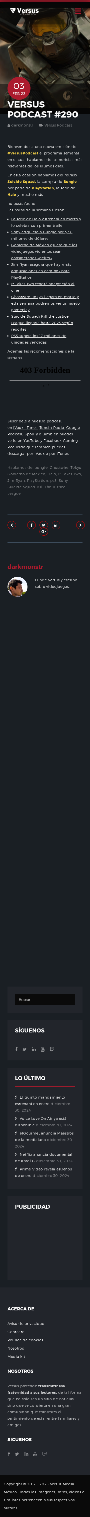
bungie (41, 467)
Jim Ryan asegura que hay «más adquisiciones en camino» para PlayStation (41, 270)
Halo (52, 474)
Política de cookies (25, 1340)
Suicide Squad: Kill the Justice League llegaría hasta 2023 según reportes (42, 322)
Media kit (16, 1356)
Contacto (16, 1332)
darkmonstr (22, 125)
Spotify (31, 434)
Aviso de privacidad (26, 1323)
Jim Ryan (16, 480)
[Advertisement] (45, 797)
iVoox (40, 453)
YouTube (31, 440)
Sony (63, 480)
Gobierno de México (27, 474)
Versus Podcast (58, 125)
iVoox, (19, 427)
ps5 (53, 480)
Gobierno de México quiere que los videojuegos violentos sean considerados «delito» (44, 251)
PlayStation (37, 480)
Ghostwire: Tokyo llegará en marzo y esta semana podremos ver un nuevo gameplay (45, 303)
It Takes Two (69, 474)
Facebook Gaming (61, 440)
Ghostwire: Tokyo (66, 467)
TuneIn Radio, (52, 427)
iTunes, (32, 427)
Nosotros (16, 1348)
